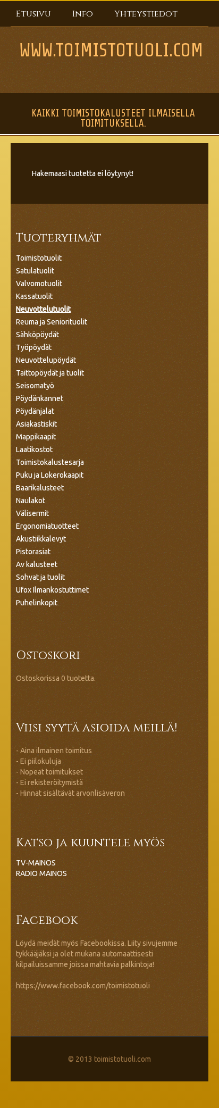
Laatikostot (34, 449)
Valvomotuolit (39, 283)
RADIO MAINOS (41, 873)
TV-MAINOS (36, 863)
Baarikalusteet (40, 488)
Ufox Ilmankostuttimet (52, 590)
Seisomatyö (35, 385)
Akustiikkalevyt (41, 539)
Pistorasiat (33, 551)
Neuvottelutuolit (43, 309)
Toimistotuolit (39, 258)
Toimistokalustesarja (50, 462)
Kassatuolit (34, 296)
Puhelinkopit (36, 602)
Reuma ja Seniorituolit (51, 322)
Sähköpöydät (37, 334)
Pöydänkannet (39, 398)
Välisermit (32, 513)
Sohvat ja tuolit (40, 577)
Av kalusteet (36, 564)
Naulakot (30, 500)
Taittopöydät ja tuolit (50, 373)
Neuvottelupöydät (46, 360)
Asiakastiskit (36, 424)
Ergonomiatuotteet (47, 526)
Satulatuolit (35, 270)
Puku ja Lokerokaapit (49, 475)
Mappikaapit (36, 436)
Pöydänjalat (35, 411)
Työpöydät (34, 347)
